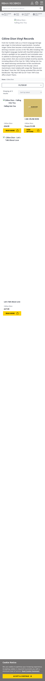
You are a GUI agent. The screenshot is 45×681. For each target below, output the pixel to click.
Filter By (22, 85)
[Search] (40, 8)
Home (3, 79)
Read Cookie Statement (30, 671)
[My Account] (32, 3)
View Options (29, 131)
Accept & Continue (21, 676)
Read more (10, 130)
